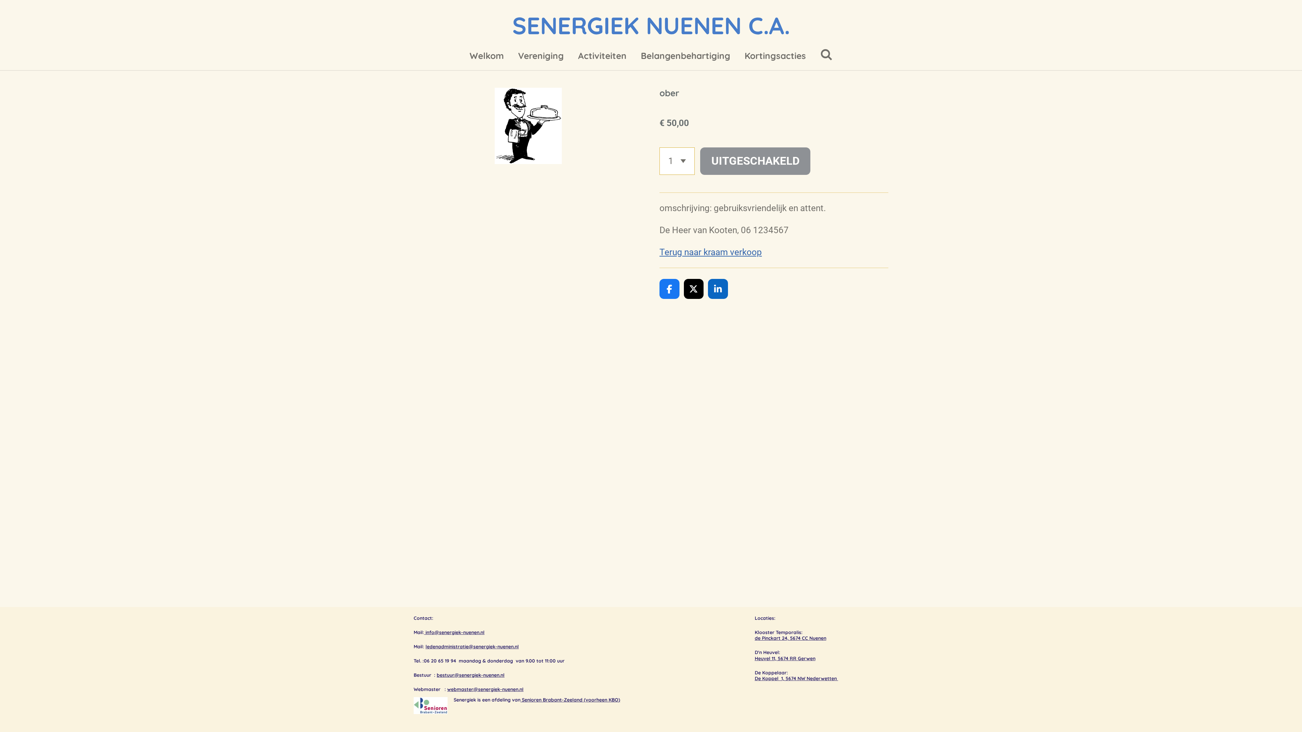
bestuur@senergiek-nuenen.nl (471, 675)
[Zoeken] (826, 54)
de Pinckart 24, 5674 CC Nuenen (790, 638)
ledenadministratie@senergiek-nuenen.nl (472, 647)
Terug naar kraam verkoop (710, 252)
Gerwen (806, 658)
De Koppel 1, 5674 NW (781, 678)
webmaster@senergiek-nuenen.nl (485, 689)
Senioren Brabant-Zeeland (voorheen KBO (570, 700)
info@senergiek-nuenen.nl (454, 632)
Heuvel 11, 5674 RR (776, 658)
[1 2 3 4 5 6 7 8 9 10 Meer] (677, 161)
